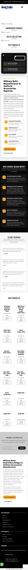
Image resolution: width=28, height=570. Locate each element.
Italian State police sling (7, 331)
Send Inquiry (7, 501)
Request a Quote (10, 149)
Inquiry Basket (6, 520)
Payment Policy (6, 524)
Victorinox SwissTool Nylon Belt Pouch (7, 308)
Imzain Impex (18, 569)
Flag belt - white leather (7, 352)
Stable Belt (21, 414)
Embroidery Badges (7, 538)
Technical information (8, 526)
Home (3, 515)
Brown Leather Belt (7, 393)
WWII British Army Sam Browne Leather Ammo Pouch (21, 309)
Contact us (5, 522)
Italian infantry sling (21, 331)
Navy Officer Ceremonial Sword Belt (21, 352)
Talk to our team (8, 153)
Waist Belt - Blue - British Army (21, 373)
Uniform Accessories (7, 541)
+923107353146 (9, 554)
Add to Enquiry (7, 318)
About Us (4, 517)
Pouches (4, 536)
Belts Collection (6, 534)
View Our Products (9, 497)
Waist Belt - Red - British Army (7, 373)
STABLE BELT (21, 393)
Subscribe (22, 448)
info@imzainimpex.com (18, 1)
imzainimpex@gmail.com (12, 561)
